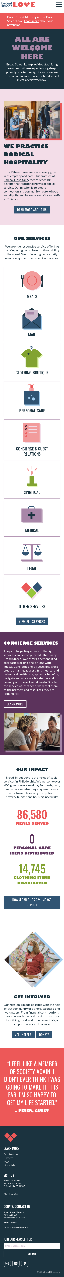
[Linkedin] (15, 1263)
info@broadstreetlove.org (16, 1227)
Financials (9, 1165)
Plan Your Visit (11, 1194)
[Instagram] (7, 1263)
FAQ (6, 1161)
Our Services (11, 1154)
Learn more (31, 21)
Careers (8, 1157)
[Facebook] (24, 1263)
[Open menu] (59, 4)
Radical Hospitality (16, 179)
